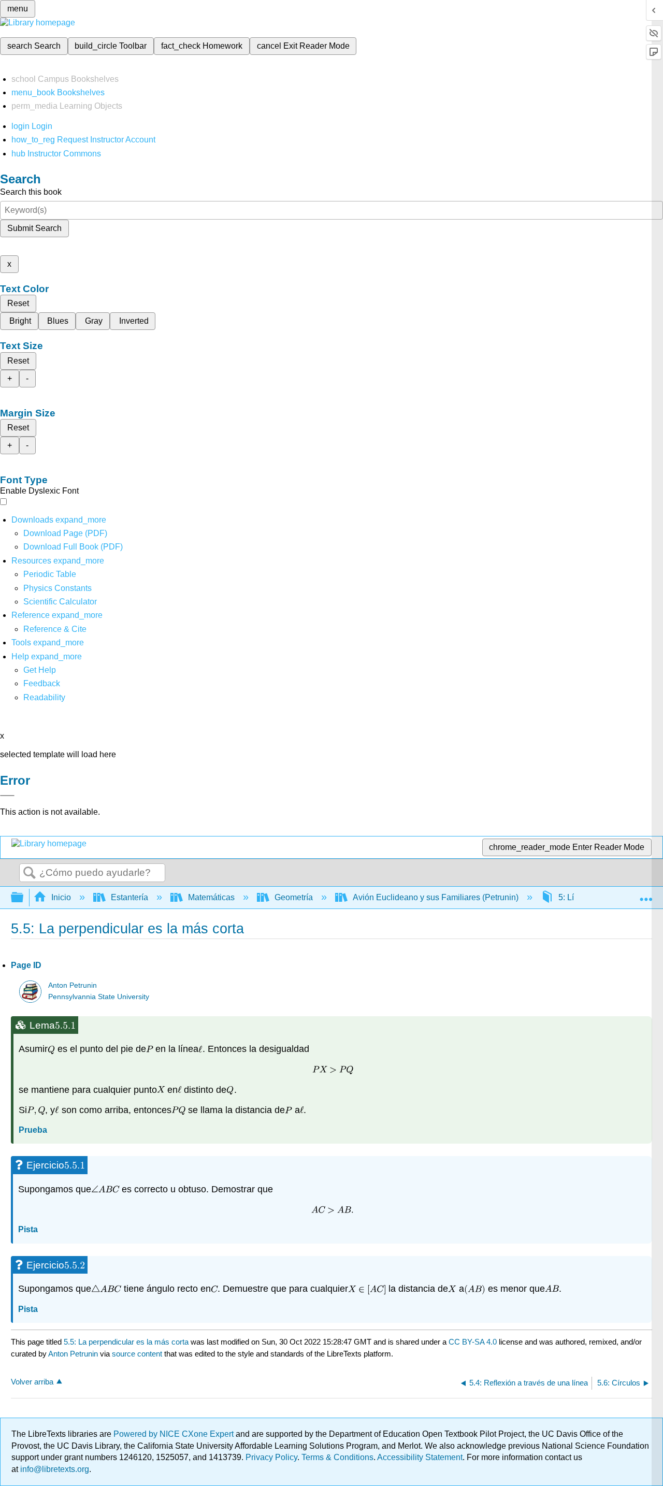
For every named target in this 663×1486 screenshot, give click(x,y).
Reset (18, 303)
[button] (41, 683)
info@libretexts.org (53, 1469)
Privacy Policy (271, 1457)
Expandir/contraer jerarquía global (23, 898)
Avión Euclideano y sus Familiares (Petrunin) (436, 897)
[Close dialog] (7, 795)
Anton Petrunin (72, 985)
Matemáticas (211, 897)
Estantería (129, 897)
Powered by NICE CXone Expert (174, 1434)
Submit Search (34, 228)
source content (137, 1353)
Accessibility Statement (420, 1457)
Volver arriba (32, 1381)
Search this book (31, 191)
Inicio (61, 897)
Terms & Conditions (337, 1457)
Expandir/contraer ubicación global (646, 894)
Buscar (29, 873)
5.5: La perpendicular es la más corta (126, 1341)
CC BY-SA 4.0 (473, 1341)
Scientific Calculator (60, 601)
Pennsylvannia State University (98, 997)
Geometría (293, 897)
